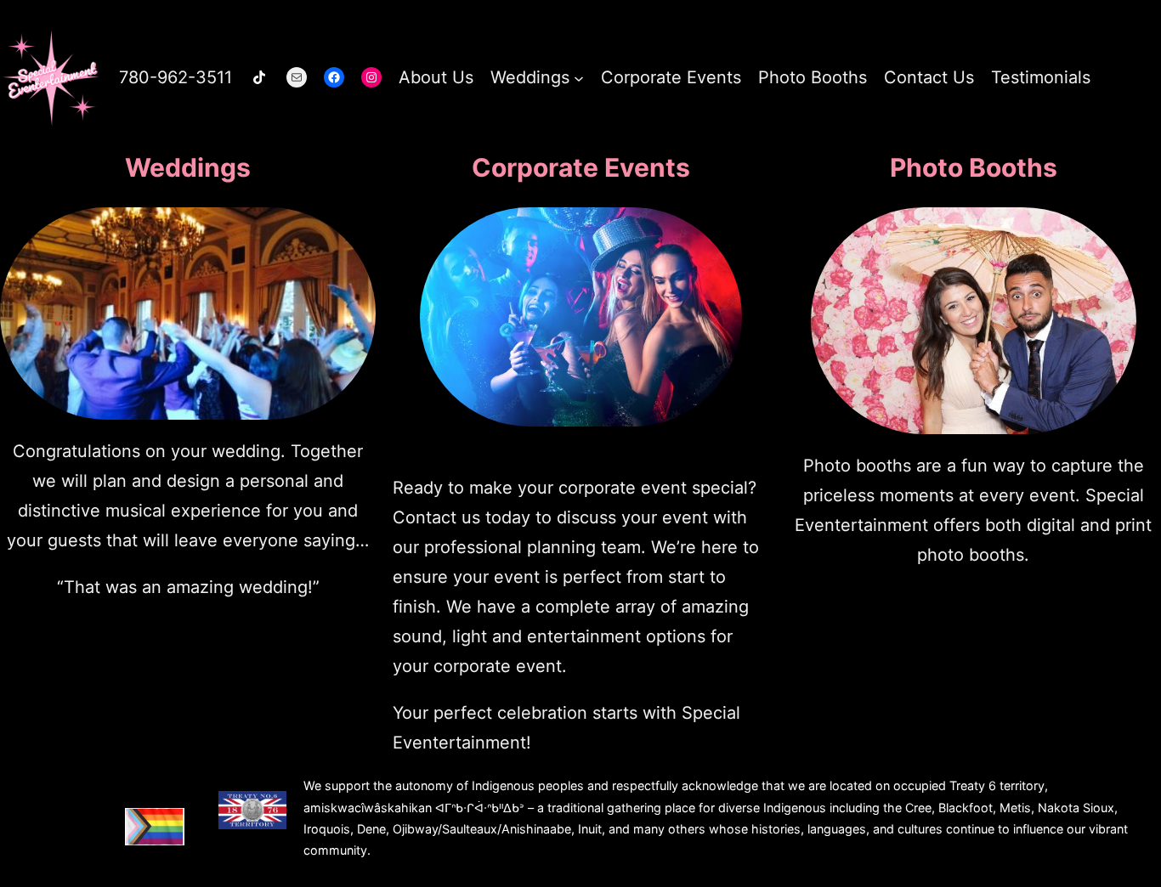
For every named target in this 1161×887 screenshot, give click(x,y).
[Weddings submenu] (579, 77)
